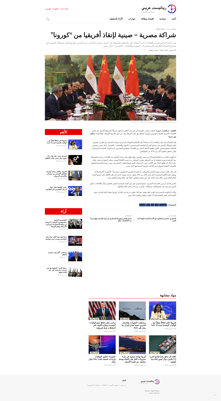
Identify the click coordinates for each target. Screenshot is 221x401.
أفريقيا (148, 205)
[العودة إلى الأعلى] (215, 395)
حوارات (131, 18)
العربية (48, 9)
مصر (152, 205)
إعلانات (104, 385)
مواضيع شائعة (163, 205)
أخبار (174, 18)
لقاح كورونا (142, 205)
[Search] (47, 18)
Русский (64, 9)
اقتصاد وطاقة (147, 18)
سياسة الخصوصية (93, 385)
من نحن (123, 385)
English (56, 9)
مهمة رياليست (113, 385)
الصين (156, 205)
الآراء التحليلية (116, 18)
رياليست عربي (171, 29)
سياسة (162, 18)
